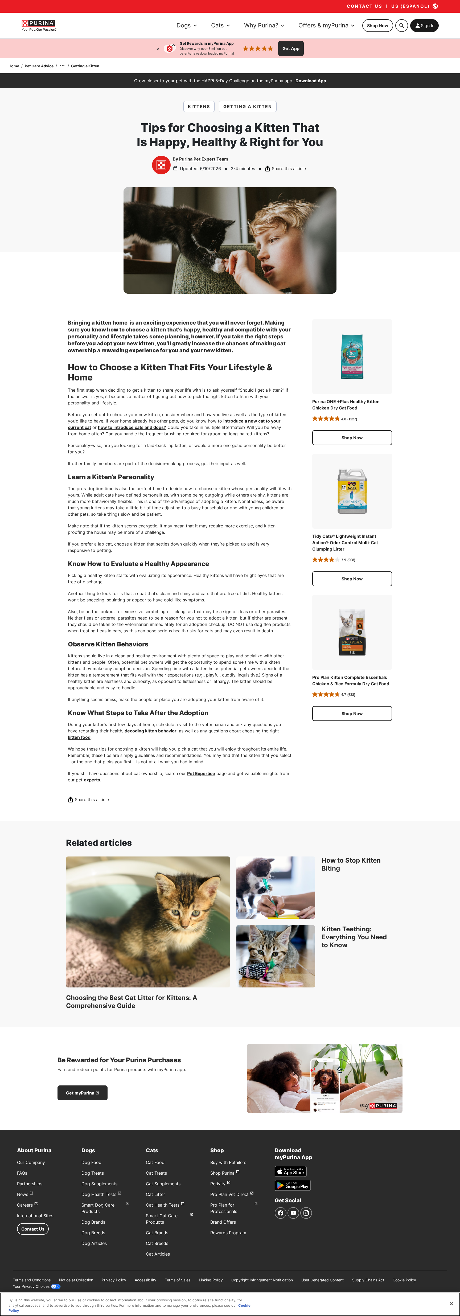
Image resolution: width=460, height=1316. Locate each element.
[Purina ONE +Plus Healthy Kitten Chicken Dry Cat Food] (352, 356)
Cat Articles (158, 1254)
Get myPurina (80, 1093)
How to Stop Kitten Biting (351, 864)
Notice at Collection (76, 1280)
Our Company (31, 1162)
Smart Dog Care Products (97, 1208)
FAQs (22, 1173)
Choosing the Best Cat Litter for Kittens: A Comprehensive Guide (131, 1002)
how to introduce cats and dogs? (132, 427)
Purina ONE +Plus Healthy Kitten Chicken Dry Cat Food (346, 405)
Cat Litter (155, 1194)
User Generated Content (322, 1280)
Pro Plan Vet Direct (229, 1194)
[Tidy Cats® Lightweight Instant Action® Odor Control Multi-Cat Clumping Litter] (352, 491)
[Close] (158, 48)
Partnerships (29, 1183)
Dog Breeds (93, 1232)
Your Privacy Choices (31, 1286)
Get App (290, 48)
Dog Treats (92, 1173)
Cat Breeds (157, 1243)
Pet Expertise (201, 773)
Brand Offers (223, 1222)
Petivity (217, 1183)
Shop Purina (222, 1173)
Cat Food (155, 1162)
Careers (25, 1205)
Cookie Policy (404, 1280)
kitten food (79, 737)
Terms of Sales (177, 1280)
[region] (230, 1304)
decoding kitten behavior (150, 730)
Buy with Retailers (228, 1162)
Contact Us (32, 1229)
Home (14, 66)
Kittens (199, 106)
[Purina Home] (38, 25)
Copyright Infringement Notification (262, 1280)
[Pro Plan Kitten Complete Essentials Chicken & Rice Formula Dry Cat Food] (352, 632)
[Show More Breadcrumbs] (62, 66)
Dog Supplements (99, 1183)
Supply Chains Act (368, 1280)
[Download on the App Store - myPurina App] (291, 1171)
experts (92, 779)
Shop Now (377, 25)
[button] (352, 437)
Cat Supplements (163, 1183)
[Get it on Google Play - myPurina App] (293, 1185)
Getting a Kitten (85, 66)
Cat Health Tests (162, 1205)
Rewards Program (228, 1232)
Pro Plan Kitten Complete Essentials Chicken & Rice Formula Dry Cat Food (350, 680)
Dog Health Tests (98, 1194)
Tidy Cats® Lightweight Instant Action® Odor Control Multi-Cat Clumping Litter (345, 543)
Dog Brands (93, 1222)
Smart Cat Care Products (162, 1219)
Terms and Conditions (32, 1280)
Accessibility (145, 1280)
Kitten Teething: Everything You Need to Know (354, 937)
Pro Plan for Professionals (223, 1208)
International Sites (35, 1215)
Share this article (289, 168)
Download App (310, 80)
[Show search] (401, 25)
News (22, 1194)
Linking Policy (211, 1280)
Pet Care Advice (39, 66)
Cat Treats (156, 1173)
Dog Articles (94, 1243)
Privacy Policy (114, 1280)
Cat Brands (157, 1232)
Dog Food (91, 1162)
